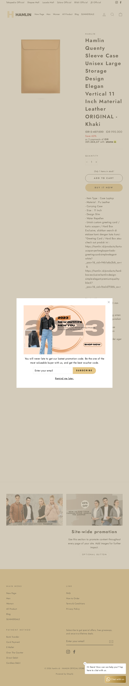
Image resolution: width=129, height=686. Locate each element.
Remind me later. (64, 378)
